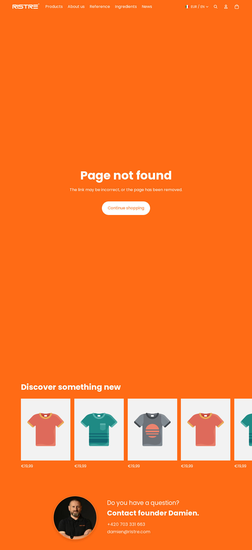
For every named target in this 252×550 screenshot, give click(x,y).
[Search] (215, 6)
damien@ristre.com (128, 532)
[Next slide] (236, 433)
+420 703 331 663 (126, 524)
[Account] (225, 6)
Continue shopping (126, 208)
